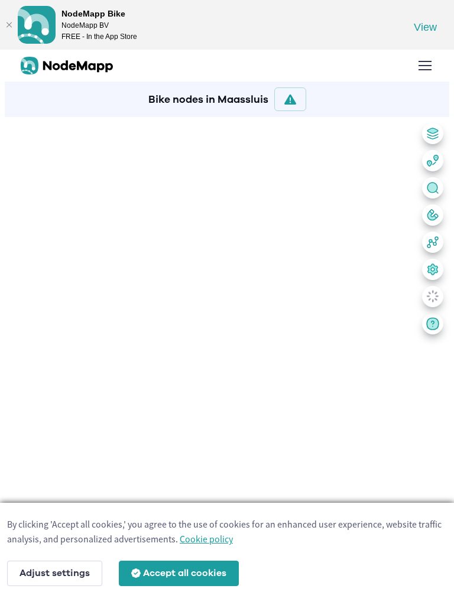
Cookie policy (206, 539)
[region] (227, 358)
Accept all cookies (184, 573)
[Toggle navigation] (424, 65)
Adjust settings (55, 573)
